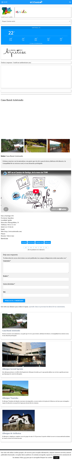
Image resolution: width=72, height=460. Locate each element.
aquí (24, 457)
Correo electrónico (9, 284)
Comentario (7, 261)
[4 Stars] (41, 247)
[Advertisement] (14, 76)
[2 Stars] (31, 247)
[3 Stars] (36, 247)
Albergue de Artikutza (11, 433)
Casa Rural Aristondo (11, 330)
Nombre (6, 276)
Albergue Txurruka (10, 398)
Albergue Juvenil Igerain (12, 369)
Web (4, 292)
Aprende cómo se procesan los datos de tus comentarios (47, 307)
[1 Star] (26, 247)
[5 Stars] (46, 247)
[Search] (70, 2)
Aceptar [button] (56, 457)
